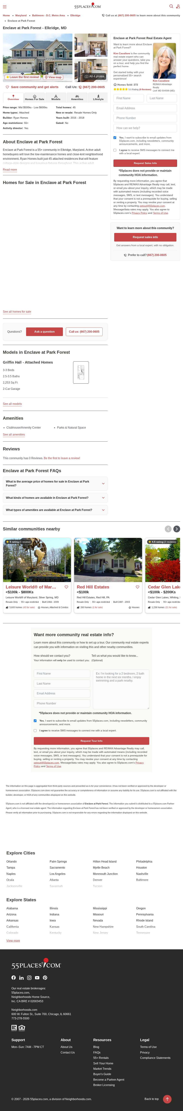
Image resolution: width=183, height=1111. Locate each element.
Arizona (11, 914)
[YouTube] (37, 977)
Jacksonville (14, 886)
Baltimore (142, 879)
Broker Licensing (104, 1085)
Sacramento (57, 867)
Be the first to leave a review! (62, 458)
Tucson (97, 886)
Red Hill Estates (93, 587)
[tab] (13, 98)
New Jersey (100, 932)
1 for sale (97, 607)
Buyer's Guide (102, 1074)
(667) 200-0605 (127, 15)
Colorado (12, 932)
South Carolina (145, 926)
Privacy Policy (139, 213)
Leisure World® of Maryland (32, 587)
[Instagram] (29, 977)
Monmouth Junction (105, 873)
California (12, 926)
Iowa (53, 920)
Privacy (145, 1052)
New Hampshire (103, 926)
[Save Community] (66, 587)
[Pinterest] (45, 977)
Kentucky (55, 932)
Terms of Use (160, 213)
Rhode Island (144, 920)
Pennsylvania (145, 914)
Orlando (11, 861)
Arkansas (12, 920)
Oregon (141, 908)
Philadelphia (144, 861)
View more (13, 940)
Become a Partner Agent (108, 1079)
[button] (55, 484)
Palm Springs (58, 861)
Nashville (142, 873)
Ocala (10, 879)
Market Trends (102, 1068)
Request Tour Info (92, 740)
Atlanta (54, 879)
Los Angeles (57, 873)
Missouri (98, 914)
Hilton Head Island (105, 861)
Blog (96, 1046)
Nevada (98, 920)
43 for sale (29, 607)
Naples (11, 873)
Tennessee (143, 932)
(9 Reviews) (145, 89)
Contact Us (68, 1052)
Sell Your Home (103, 1063)
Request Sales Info (145, 163)
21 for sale (171, 607)
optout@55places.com (152, 205)
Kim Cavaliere (121, 53)
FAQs (96, 1052)
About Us (66, 1046)
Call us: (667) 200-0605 (84, 331)
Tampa (10, 867)
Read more (10, 169)
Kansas (54, 926)
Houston (141, 867)
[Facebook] (13, 977)
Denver (97, 879)
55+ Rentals (101, 1057)
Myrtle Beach (101, 867)
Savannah (56, 886)
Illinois (54, 908)
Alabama (12, 908)
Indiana (54, 914)
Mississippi (100, 908)
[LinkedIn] (21, 977)
